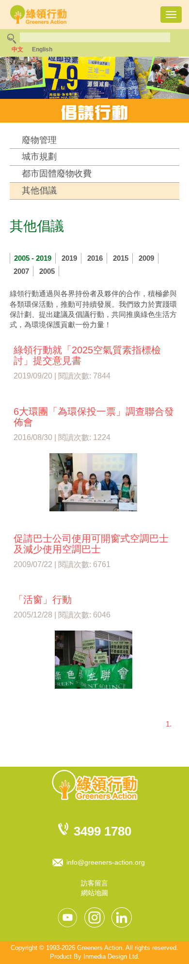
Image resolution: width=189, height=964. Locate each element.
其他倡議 (39, 190)
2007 (21, 271)
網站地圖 (94, 893)
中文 (17, 49)
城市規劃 (39, 156)
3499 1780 (102, 831)
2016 (95, 258)
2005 (47, 271)
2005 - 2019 (32, 258)
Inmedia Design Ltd (110, 956)
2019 (69, 258)
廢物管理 (39, 140)
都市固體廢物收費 (57, 173)
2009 (146, 258)
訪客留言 (94, 883)
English (42, 49)
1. (169, 724)
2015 (120, 258)
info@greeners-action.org (105, 862)
